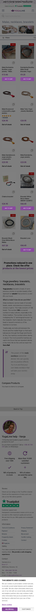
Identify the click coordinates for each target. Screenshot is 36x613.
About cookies (7, 605)
